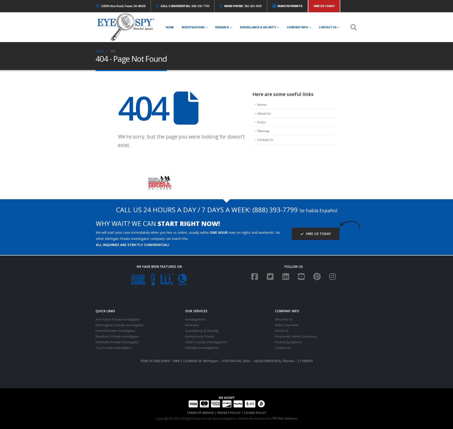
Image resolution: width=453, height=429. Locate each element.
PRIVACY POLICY (229, 413)
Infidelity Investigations (202, 348)
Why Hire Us (284, 319)
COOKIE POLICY (255, 413)
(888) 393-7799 (275, 209)
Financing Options (288, 342)
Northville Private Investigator (117, 342)
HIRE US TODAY (318, 233)
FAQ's (261, 122)
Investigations (193, 27)
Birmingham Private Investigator (119, 325)
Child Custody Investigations (206, 342)
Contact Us (327, 27)
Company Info (297, 27)
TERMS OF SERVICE (200, 413)
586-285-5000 (243, 6)
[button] (353, 27)
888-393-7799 (184, 6)
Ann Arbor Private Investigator (118, 319)
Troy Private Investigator (114, 348)
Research (222, 27)
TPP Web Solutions (284, 418)
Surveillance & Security (258, 27)
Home (170, 27)
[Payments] (226, 401)
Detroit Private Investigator (115, 331)
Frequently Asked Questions (296, 336)
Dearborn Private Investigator (117, 336)
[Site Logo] (125, 27)
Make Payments (287, 325)
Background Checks (200, 336)
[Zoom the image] (159, 178)
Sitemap (263, 131)
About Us (264, 113)
